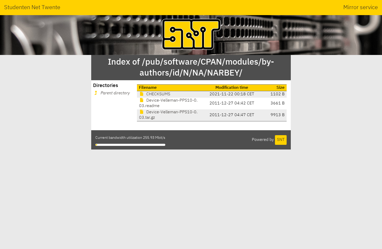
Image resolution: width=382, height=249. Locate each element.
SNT (281, 140)
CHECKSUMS (157, 94)
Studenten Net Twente (32, 7)
